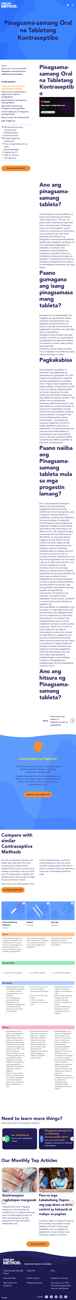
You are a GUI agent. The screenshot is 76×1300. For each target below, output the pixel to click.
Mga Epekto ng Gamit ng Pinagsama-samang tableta (13, 107)
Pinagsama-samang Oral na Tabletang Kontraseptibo (13, 87)
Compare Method (16, 168)
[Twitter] (51, 1296)
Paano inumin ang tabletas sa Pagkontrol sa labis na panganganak (14, 94)
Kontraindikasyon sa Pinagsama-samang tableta (15, 113)
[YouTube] (61, 1296)
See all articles (38, 1244)
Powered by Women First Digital (37, 1264)
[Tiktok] (65, 1296)
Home (3, 65)
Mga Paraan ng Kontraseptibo (13, 68)
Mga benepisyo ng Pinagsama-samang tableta (14, 101)
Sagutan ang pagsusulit (38, 794)
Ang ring (54, 922)
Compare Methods (13, 890)
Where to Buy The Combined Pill (15, 117)
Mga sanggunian (8, 121)
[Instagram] (56, 1296)
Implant (30, 922)
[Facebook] (46, 1296)
